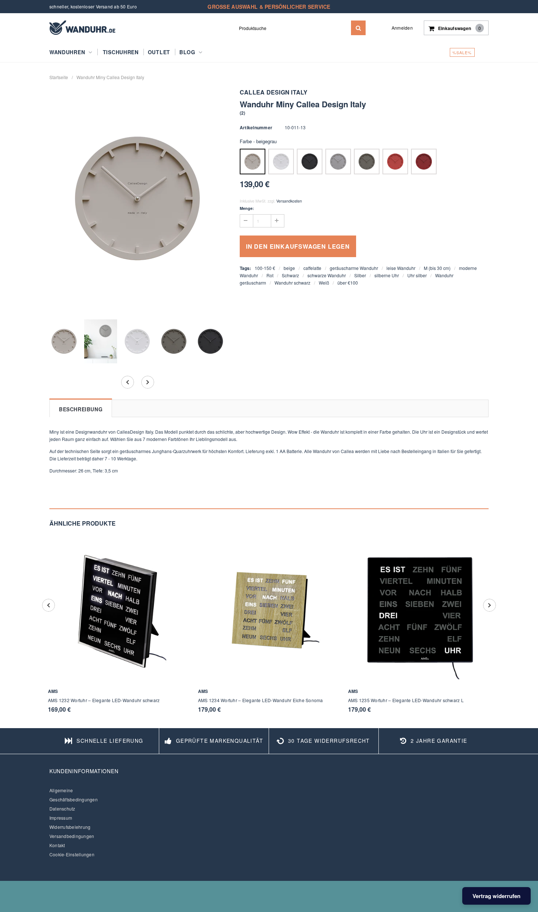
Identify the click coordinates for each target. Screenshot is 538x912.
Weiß (324, 282)
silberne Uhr (386, 275)
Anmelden (402, 28)
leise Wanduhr (400, 268)
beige (289, 268)
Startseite (58, 77)
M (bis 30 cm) (437, 268)
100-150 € (265, 268)
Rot (269, 275)
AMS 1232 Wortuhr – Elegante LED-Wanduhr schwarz (104, 700)
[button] (243, 113)
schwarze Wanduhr (326, 275)
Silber (360, 275)
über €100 (347, 282)
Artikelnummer (256, 127)
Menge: (247, 208)
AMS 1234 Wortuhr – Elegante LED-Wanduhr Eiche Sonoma (260, 700)
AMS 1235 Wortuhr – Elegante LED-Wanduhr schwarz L (406, 700)
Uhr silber (417, 275)
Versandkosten (289, 201)
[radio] (252, 161)
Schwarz (290, 275)
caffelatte (312, 268)
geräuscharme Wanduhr (354, 268)
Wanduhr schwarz (292, 282)
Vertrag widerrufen (496, 896)
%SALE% (462, 52)
